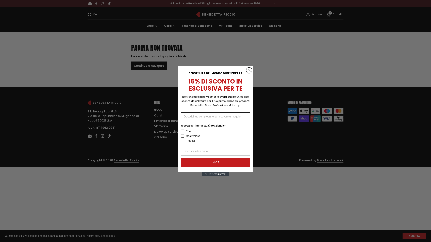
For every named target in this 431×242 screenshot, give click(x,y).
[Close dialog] (249, 70)
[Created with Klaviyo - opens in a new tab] (215, 174)
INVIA (216, 162)
